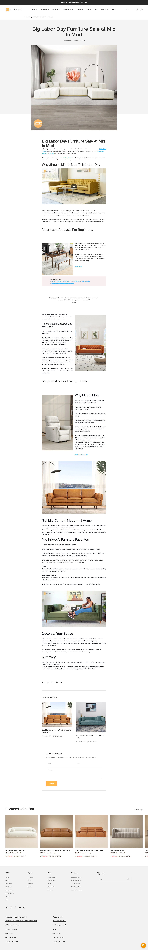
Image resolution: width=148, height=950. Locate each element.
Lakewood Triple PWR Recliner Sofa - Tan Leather (55, 851)
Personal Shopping (77, 890)
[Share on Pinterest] (57, 682)
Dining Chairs (9, 893)
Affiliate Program (76, 877)
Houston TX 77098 (11, 929)
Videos (30, 887)
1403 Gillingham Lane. (59, 921)
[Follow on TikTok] (24, 907)
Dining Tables (9, 890)
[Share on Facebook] (48, 682)
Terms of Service (88, 757)
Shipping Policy (52, 877)
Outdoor (88, 9)
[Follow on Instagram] (11, 907)
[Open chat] (143, 945)
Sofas (33, 9)
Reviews (50, 890)
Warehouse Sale (76, 887)
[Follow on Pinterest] (15, 907)
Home (25, 17)
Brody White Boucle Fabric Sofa (14, 851)
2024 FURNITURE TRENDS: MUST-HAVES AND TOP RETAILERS (71, 281)
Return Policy (52, 880)
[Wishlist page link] (127, 9)
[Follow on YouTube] (20, 907)
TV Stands (8, 887)
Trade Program (75, 883)
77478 (54, 929)
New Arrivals (105, 9)
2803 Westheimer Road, (12, 925)
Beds (6, 880)
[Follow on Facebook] (6, 907)
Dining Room (67, 9)
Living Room (43, 9)
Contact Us (51, 887)
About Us (30, 877)
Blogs (29, 880)
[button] (74, 186)
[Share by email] (61, 682)
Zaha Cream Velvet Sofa (117, 851)
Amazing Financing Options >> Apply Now (74, 2)
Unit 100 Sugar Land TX (59, 925)
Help (113, 9)
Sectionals (8, 883)
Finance (30, 883)
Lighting (78, 9)
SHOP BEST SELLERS (81, 454)
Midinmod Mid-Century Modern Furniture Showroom (21, 921)
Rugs (96, 9)
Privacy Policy (77, 757)
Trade (49, 883)
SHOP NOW (78, 266)
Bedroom (55, 9)
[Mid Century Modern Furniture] (74, 487)
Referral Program (76, 880)
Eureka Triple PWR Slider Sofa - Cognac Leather (89, 851)
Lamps (7, 896)
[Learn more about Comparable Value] (20, 853)
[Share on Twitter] (52, 682)
